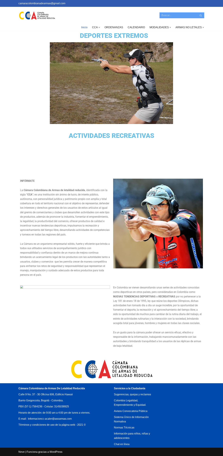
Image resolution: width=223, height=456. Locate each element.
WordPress (55, 451)
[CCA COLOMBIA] (36, 15)
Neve (21, 451)
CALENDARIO (136, 27)
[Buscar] (201, 15)
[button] (99, 27)
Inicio (84, 27)
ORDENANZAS (113, 27)
